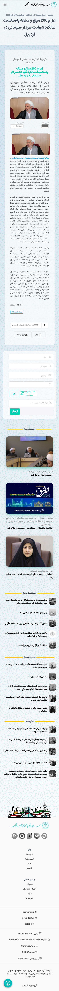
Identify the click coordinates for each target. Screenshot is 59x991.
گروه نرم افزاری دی (29, 985)
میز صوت (29, 898)
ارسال (15, 411)
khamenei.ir (28, 912)
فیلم (30, 893)
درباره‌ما (29, 854)
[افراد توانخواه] (8, 983)
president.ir (28, 918)
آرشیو (29, 868)
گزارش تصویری (29, 889)
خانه (29, 850)
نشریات (29, 884)
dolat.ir (28, 924)
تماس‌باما (29, 859)
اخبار (29, 863)
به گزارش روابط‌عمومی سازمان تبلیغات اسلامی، (29, 158)
